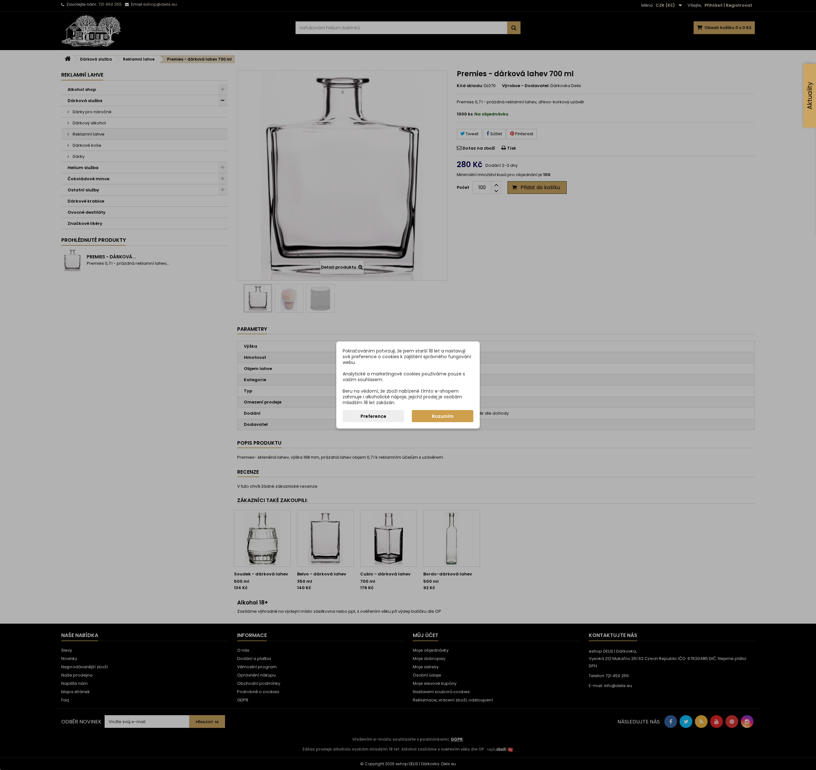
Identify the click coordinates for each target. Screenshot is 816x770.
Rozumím (443, 416)
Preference (373, 416)
